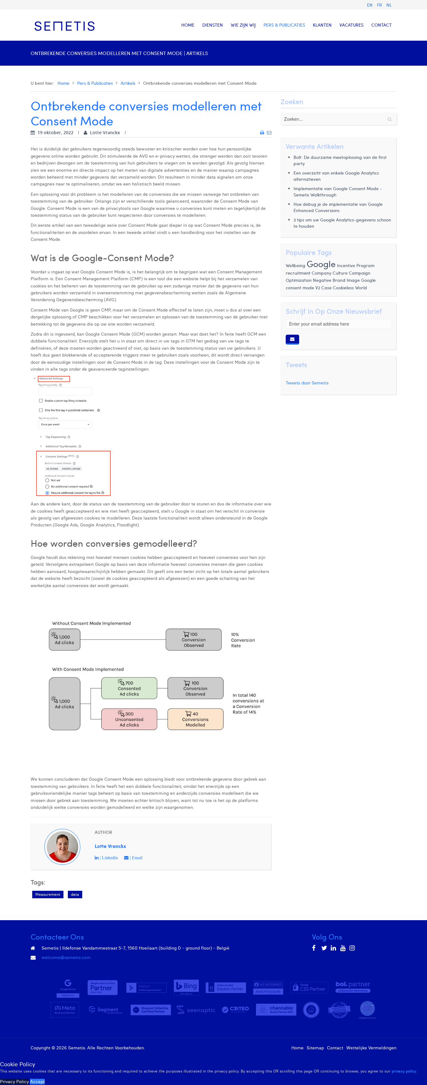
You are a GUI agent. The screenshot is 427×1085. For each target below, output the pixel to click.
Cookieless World (350, 287)
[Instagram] (352, 948)
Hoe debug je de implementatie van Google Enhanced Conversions (338, 207)
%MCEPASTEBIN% (32, 7)
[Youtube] (343, 948)
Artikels (128, 83)
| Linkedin (108, 857)
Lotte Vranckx (110, 845)
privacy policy (404, 1071)
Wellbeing (295, 265)
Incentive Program (355, 265)
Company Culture (330, 273)
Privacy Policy (14, 1081)
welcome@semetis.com (66, 957)
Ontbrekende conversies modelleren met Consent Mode (146, 113)
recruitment (298, 273)
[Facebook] (315, 948)
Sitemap (315, 1048)
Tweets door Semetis (307, 383)
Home (63, 83)
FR (380, 5)
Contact (335, 1048)
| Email (135, 857)
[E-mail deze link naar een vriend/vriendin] (269, 132)
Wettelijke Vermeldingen (371, 1048)
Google (321, 263)
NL (389, 5)
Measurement (47, 894)
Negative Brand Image (336, 280)
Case (326, 287)
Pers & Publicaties (95, 83)
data (75, 894)
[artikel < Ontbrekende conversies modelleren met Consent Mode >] (262, 132)
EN (370, 5)
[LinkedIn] (334, 948)
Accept (37, 1081)
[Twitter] (324, 948)
